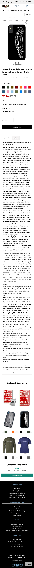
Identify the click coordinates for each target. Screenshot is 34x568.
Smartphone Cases (13, 18)
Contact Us (17, 506)
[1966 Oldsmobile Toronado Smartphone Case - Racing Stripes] (9, 428)
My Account (17, 539)
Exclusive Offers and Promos (17, 542)
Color (3, 101)
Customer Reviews (17, 524)
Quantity (4, 120)
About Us (17, 489)
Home (3, 18)
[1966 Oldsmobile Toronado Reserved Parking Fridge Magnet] (9, 406)
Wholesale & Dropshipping (17, 497)
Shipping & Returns (17, 544)
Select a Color (6, 83)
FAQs (17, 508)
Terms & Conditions (17, 546)
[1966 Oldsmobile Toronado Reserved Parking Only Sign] (24, 406)
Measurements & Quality (17, 511)
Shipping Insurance (17, 513)
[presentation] (15, 432)
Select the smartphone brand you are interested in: (14, 106)
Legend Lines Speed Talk (17, 493)
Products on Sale (17, 528)
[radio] (3, 87)
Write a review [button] (17, 475)
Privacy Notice (17, 515)
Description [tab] (6, 138)
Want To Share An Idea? (17, 495)
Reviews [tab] (15, 138)
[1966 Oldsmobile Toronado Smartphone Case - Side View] (24, 428)
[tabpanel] (17, 257)
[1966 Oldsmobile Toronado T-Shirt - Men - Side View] (24, 454)
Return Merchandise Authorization (17, 530)
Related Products (17, 383)
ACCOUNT (13, 11)
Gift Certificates (17, 526)
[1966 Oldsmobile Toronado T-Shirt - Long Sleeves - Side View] (9, 454)
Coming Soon (17, 491)
